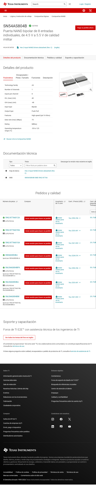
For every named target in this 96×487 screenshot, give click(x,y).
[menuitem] (84, 10)
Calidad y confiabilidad (59, 397)
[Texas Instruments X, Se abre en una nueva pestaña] (69, 420)
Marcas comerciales (10, 475)
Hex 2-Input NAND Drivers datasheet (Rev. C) (36, 47)
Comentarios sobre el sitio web (32, 475)
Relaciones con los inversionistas (15, 397)
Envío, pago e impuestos (12, 427)
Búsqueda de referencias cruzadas (63, 384)
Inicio (5, 16)
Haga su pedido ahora (85, 28)
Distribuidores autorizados (12, 436)
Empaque (54, 393)
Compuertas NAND (58, 16)
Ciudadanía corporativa (11, 405)
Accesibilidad (8, 472)
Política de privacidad (39, 472)
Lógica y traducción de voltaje (20, 16)
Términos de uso (72, 472)
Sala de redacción (9, 384)
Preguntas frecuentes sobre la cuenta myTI (66, 401)
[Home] (15, 4)
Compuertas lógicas (41, 16)
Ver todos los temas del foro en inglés (19, 337)
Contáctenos (56, 376)
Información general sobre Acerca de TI (17, 376)
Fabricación (7, 401)
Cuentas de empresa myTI (12, 423)
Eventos (6, 393)
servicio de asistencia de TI (80, 351)
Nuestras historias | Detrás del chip (15, 389)
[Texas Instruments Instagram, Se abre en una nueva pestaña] (52, 420)
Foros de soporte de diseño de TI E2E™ (65, 380)
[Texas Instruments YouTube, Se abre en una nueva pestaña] (69, 427)
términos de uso (18, 346)
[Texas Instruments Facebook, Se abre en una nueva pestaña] (61, 420)
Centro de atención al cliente (61, 389)
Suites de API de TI (10, 419)
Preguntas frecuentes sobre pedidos (16, 431)
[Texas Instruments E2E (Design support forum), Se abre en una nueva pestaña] (61, 427)
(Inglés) (57, 47)
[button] (5, 10)
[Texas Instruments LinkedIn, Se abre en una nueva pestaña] (52, 427)
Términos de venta (57, 472)
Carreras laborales (10, 380)
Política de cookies (22, 472)
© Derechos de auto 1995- (14, 480)
